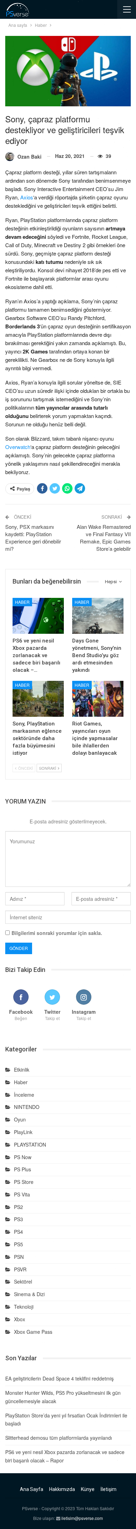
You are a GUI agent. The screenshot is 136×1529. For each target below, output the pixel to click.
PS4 (18, 1231)
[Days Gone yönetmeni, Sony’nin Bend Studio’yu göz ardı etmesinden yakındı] (97, 616)
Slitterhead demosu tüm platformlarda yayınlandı (58, 1437)
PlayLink (23, 1131)
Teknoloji (23, 1306)
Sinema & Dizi (29, 1294)
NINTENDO (26, 1106)
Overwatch (17, 446)
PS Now (22, 1157)
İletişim (108, 1489)
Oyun (20, 1119)
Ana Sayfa (31, 1489)
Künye (88, 1489)
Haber (22, 602)
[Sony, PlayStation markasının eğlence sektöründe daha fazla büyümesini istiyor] (38, 699)
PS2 (18, 1206)
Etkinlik (21, 1069)
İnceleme (24, 1094)
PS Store (23, 1181)
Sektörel (23, 1281)
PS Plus (22, 1169)
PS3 (18, 1219)
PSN (19, 1256)
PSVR (20, 1269)
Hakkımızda (62, 1489)
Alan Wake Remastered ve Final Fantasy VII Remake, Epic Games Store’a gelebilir (104, 537)
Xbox (19, 1319)
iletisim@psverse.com (82, 1518)
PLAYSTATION (30, 1144)
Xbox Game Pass (33, 1331)
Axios (26, 197)
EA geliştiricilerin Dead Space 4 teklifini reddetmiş (59, 1378)
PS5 (18, 1244)
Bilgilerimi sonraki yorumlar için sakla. (57, 932)
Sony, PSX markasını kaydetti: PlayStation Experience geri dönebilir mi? (33, 537)
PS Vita (22, 1194)
